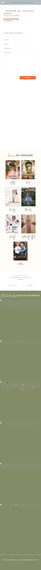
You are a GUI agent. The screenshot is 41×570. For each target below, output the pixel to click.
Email (6, 44)
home (28, 182)
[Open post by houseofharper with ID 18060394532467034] (20, 361)
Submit (30, 285)
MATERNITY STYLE (28, 236)
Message (8, 52)
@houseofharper (27, 295)
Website (8, 48)
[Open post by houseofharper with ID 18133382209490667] (20, 401)
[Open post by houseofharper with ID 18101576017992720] (20, 483)
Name (6, 39)
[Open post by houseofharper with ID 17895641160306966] (20, 524)
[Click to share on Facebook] (12, 19)
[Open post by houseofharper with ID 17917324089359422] (20, 442)
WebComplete (34, 560)
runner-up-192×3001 (20, 11)
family (13, 209)
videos (20, 263)
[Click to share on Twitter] (13, 19)
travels (28, 209)
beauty (13, 236)
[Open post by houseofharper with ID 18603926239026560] (20, 320)
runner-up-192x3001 (11, 15)
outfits (12, 182)
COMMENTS (8, 21)
